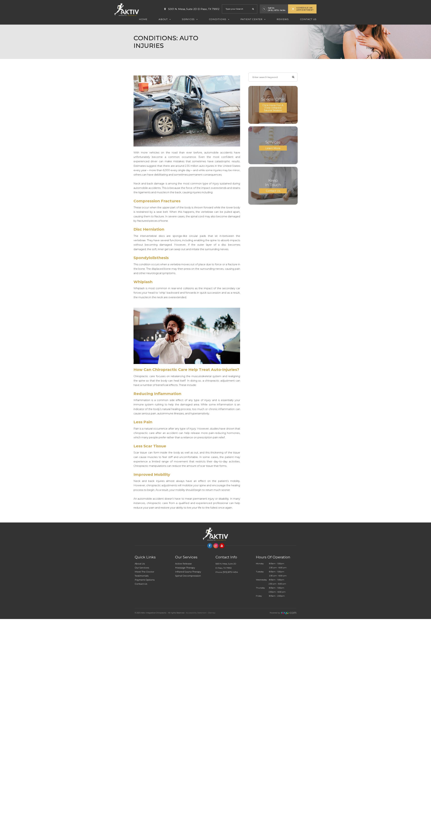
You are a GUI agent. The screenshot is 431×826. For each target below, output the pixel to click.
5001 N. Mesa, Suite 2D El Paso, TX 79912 (193, 9)
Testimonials (141, 575)
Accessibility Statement (196, 613)
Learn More (273, 148)
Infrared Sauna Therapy (188, 571)
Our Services (142, 567)
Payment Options (145, 579)
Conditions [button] (217, 19)
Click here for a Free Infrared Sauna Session (272, 108)
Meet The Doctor (144, 571)
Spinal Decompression (188, 575)
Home (143, 19)
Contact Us (308, 19)
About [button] (163, 19)
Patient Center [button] (251, 19)
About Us (140, 563)
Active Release (183, 563)
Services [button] (188, 19)
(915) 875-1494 (277, 10)
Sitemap (211, 613)
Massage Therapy (185, 567)
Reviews (283, 19)
